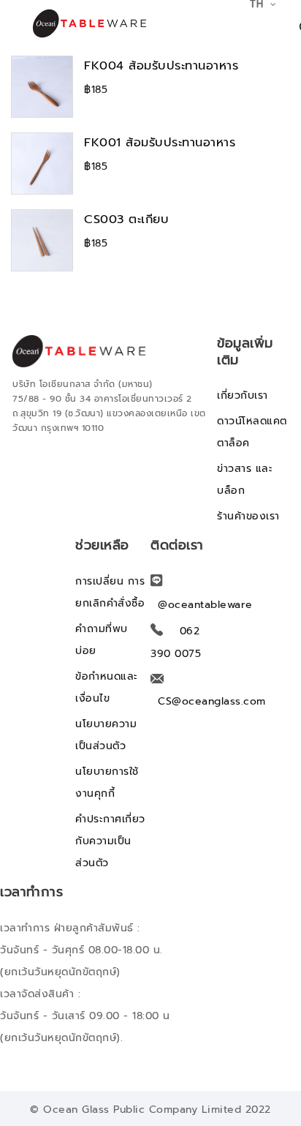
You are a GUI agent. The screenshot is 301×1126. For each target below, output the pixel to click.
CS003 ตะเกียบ (126, 219)
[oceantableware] (83, 23)
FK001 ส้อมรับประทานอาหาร (159, 142)
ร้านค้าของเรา (248, 516)
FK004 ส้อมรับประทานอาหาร (161, 65)
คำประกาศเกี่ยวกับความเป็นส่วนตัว (110, 841)
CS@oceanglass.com (212, 701)
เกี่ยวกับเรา (242, 395)
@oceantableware (205, 604)
